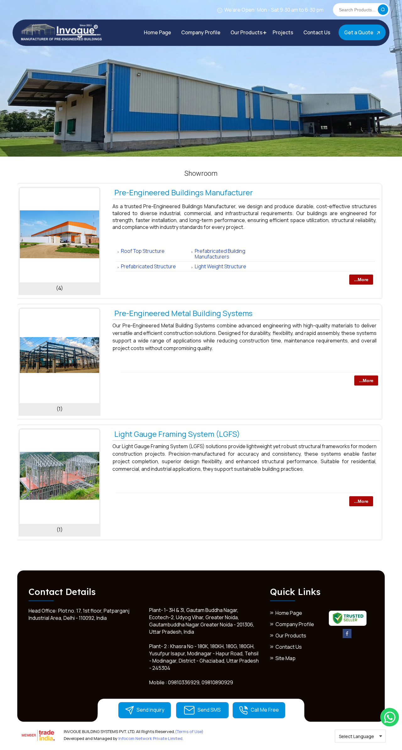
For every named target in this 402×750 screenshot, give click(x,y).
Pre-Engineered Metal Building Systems (183, 313)
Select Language (356, 736)
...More (361, 279)
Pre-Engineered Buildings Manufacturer (183, 192)
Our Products (247, 32)
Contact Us (316, 32)
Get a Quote (359, 32)
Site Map (285, 658)
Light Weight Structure (220, 266)
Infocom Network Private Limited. (150, 738)
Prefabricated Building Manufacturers (220, 253)
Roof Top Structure (143, 250)
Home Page (157, 32)
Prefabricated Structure (148, 266)
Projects (283, 32)
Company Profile (200, 32)
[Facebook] (347, 637)
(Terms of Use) (189, 731)
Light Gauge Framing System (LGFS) (177, 434)
